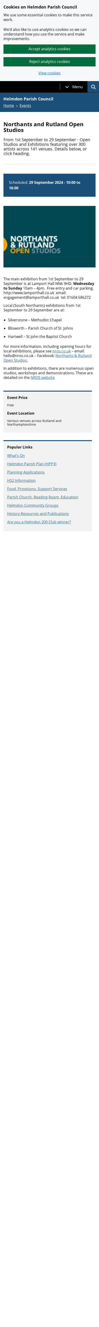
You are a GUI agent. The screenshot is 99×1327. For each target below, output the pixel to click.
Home (8, 105)
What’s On (16, 455)
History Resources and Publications (38, 513)
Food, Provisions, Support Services (37, 488)
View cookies (49, 73)
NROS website (43, 377)
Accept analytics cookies (49, 48)
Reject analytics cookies (49, 61)
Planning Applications (26, 472)
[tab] (74, 87)
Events (25, 105)
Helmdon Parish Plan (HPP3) (31, 463)
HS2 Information (21, 480)
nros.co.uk (61, 351)
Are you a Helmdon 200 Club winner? (39, 521)
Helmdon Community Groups (32, 505)
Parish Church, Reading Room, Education (42, 497)
